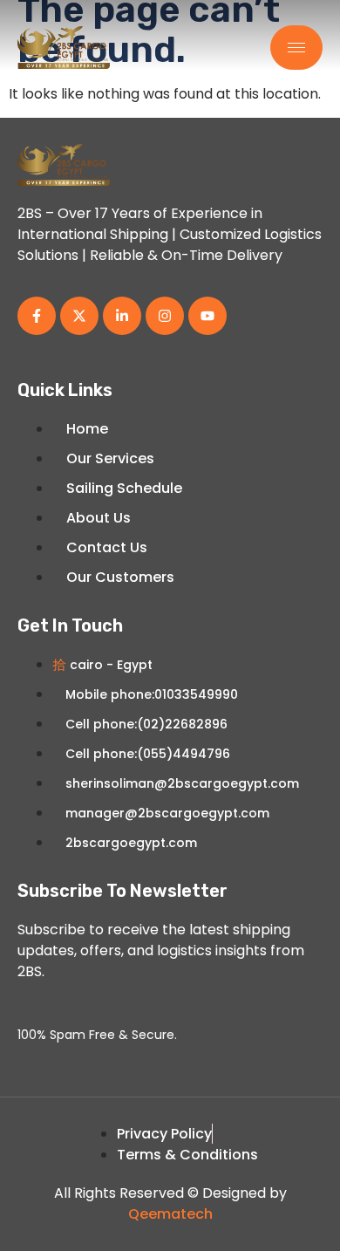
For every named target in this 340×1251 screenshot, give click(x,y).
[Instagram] (165, 316)
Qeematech (170, 1214)
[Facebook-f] (36, 316)
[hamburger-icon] (296, 47)
